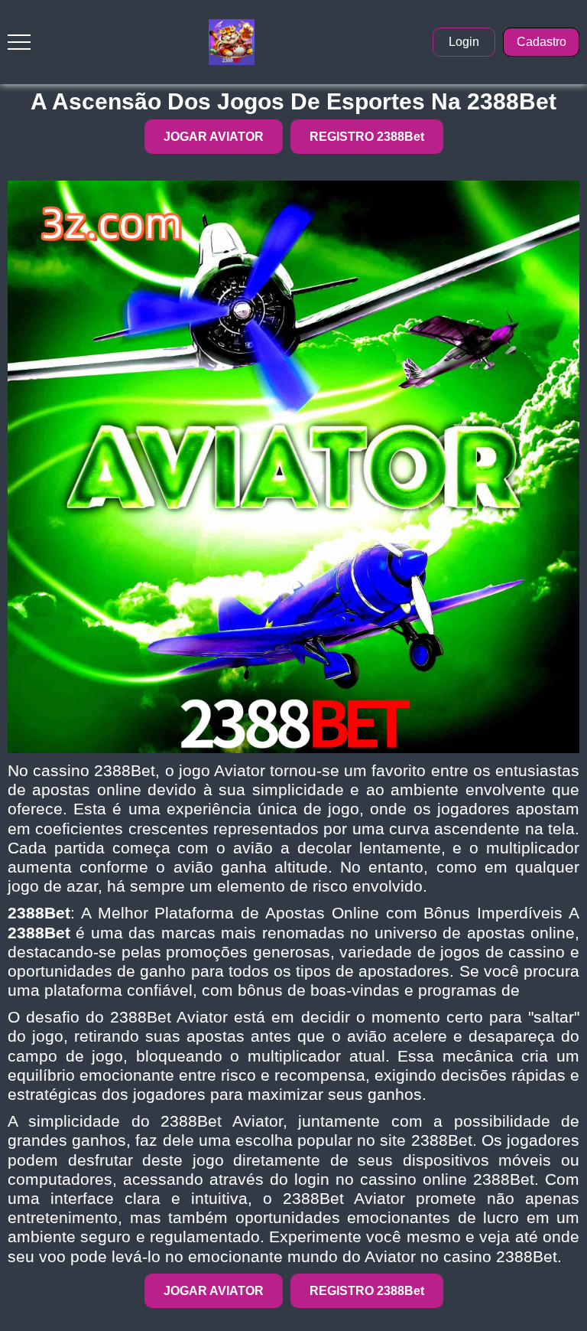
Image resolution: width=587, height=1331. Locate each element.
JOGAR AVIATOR (214, 136)
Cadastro (541, 41)
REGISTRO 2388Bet (367, 136)
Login (464, 41)
